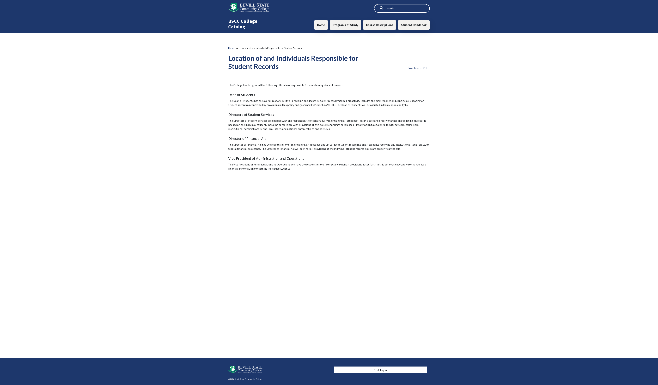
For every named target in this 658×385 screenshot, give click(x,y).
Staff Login (380, 370)
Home (321, 25)
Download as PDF (417, 68)
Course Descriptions (379, 25)
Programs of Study (345, 25)
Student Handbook (414, 25)
